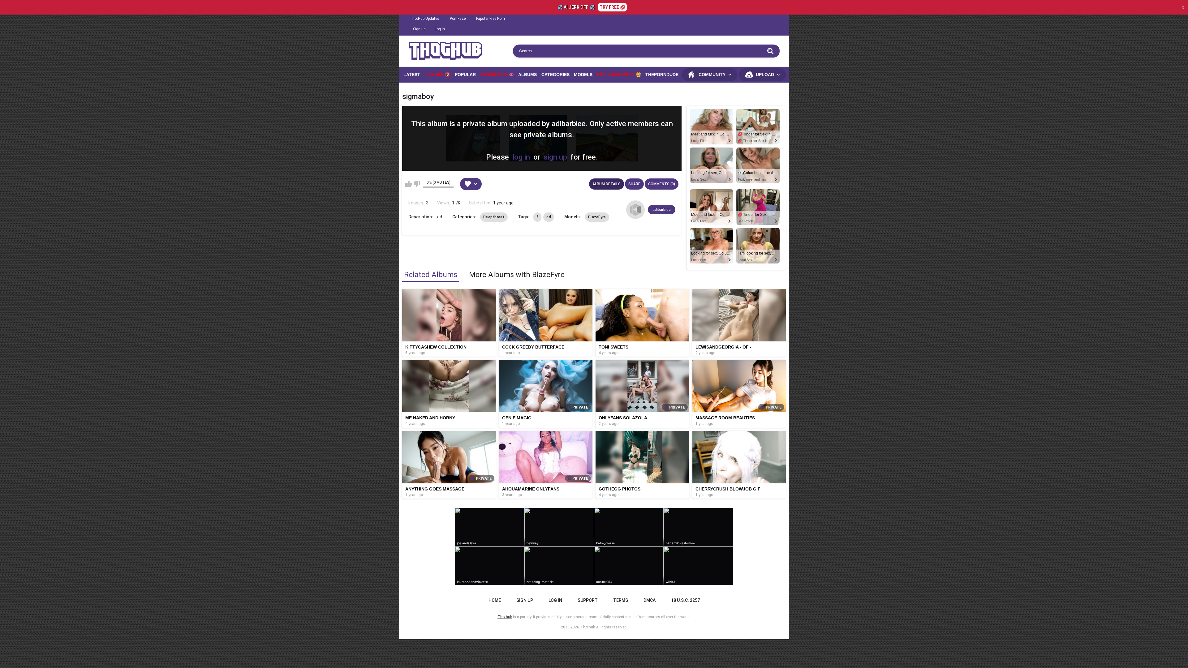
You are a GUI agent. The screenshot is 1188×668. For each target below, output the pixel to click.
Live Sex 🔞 (437, 74)
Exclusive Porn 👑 (619, 74)
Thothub (587, 627)
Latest (411, 74)
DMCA (650, 600)
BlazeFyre (597, 217)
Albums (527, 74)
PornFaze (458, 18)
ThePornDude (661, 74)
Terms (620, 600)
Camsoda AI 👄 (497, 74)
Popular (465, 74)
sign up (555, 157)
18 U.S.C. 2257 (685, 600)
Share (634, 184)
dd (548, 217)
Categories (555, 74)
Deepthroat (494, 217)
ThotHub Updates (424, 18)
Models (583, 74)
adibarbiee (661, 210)
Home (495, 600)
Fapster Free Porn (490, 18)
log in (521, 157)
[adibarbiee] (635, 209)
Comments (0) (661, 184)
